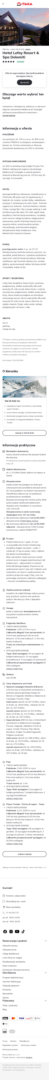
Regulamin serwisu (10, 1045)
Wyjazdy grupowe (11, 985)
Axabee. (29, 1057)
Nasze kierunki (15, 867)
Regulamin (21, 1070)
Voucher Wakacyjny (12, 981)
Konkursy (7, 989)
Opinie (6, 997)
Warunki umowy (10, 945)
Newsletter (8, 993)
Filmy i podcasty (10, 1005)
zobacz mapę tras (14, 668)
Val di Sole (38, 867)
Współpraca (24, 1041)
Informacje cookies (28, 1045)
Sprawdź (24, 82)
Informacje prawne (10, 1049)
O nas (5, 1041)
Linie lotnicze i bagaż (12, 957)
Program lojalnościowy (13, 977)
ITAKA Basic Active (29, 521)
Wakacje (6, 867)
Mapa (27, 49)
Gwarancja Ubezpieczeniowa (16, 969)
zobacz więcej (24, 854)
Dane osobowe (10, 965)
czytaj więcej (9, 115)
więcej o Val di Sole (24, 433)
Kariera (13, 1041)
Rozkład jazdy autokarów (14, 961)
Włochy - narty (27, 867)
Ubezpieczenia (9, 949)
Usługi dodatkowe (11, 953)
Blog (5, 1009)
